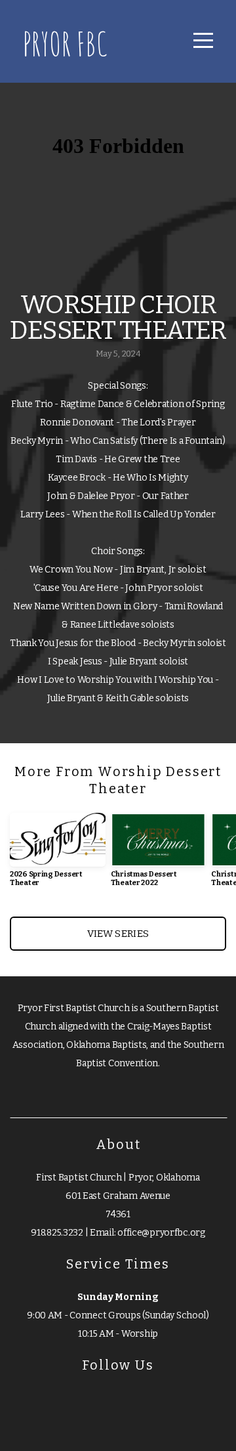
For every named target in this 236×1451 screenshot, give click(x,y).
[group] (58, 855)
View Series (118, 934)
